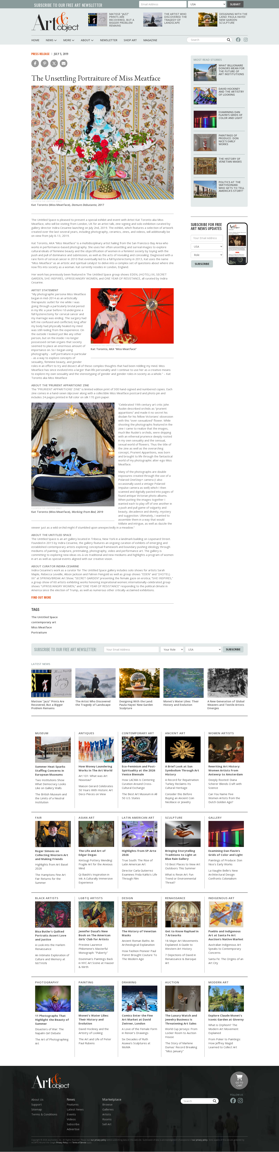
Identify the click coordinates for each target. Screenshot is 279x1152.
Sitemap (36, 1109)
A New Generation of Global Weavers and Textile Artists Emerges (225, 705)
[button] (35, 63)
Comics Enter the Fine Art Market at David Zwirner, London (137, 1019)
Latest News (40, 664)
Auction (172, 982)
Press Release (40, 54)
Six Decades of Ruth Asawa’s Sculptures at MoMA (136, 1043)
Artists (106, 1114)
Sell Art (106, 1124)
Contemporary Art (138, 733)
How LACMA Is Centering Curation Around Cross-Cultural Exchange (138, 784)
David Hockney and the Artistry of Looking (231, 91)
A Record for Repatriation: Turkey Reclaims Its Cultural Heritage (182, 784)
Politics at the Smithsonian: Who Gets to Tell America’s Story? (231, 186)
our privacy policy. (200, 1140)
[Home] (55, 21)
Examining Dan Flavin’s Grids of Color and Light (231, 115)
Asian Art (87, 817)
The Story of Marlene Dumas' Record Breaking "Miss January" (181, 1047)
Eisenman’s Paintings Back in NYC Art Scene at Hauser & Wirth (96, 963)
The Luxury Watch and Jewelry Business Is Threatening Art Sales (181, 1019)
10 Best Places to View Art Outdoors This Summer (182, 866)
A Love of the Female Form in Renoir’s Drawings (139, 1031)
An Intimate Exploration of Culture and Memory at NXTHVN (52, 959)
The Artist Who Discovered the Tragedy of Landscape (175, 18)
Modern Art (218, 982)
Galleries (108, 1109)
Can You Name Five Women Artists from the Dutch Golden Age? (224, 798)
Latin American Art (138, 817)
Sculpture (174, 817)
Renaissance (175, 898)
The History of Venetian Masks (230, 160)
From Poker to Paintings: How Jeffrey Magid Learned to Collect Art (224, 1043)
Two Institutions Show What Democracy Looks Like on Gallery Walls (50, 784)
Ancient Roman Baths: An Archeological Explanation (138, 943)
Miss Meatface (41, 627)
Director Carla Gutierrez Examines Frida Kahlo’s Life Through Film (139, 874)
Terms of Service (79, 1142)
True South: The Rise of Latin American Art (137, 862)
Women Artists (221, 733)
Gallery (215, 817)
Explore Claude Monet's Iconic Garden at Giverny (226, 1017)
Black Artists (46, 898)
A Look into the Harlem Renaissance (50, 947)
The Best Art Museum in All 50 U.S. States (139, 796)
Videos (71, 1119)
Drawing (129, 982)
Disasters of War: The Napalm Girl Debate (49, 1031)
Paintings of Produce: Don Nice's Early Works (229, 140)
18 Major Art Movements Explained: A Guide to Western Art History (181, 945)
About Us (37, 1099)
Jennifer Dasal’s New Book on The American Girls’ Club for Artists (94, 935)
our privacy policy (98, 1140)
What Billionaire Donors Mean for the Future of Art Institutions (231, 70)
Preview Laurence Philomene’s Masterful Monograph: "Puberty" (93, 948)
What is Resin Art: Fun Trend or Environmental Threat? (180, 878)
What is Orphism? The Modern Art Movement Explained (223, 1029)
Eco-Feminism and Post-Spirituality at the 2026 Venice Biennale (139, 770)
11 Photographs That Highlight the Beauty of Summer (52, 1019)
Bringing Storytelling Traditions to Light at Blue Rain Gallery (180, 855)
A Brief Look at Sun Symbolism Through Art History (182, 770)
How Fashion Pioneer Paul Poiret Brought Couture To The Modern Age (139, 955)
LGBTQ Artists (91, 898)
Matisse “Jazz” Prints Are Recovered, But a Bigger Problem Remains (121, 20)
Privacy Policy (62, 1142)
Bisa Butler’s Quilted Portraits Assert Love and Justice (50, 935)
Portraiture (39, 632)
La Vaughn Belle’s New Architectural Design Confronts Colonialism (223, 874)
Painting (86, 982)
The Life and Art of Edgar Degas (92, 853)
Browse (107, 1104)
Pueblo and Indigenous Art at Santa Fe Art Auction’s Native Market (225, 935)
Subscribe (202, 264)
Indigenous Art (221, 898)
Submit (235, 4)
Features (73, 1104)
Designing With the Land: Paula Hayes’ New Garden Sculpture (233, 18)
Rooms (107, 1119)
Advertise (73, 1129)
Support (36, 1104)
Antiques (86, 733)
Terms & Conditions (44, 1114)
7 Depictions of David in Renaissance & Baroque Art (180, 959)
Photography (47, 982)
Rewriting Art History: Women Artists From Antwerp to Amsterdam (225, 770)
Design (127, 898)
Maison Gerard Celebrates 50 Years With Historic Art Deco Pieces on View (96, 790)
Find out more (41, 597)
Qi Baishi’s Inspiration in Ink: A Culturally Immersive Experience (96, 878)
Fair (38, 817)
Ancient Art (175, 733)
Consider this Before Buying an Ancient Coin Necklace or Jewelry (179, 798)
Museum (41, 733)
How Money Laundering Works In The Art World (95, 768)
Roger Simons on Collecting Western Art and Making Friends (51, 855)
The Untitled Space (44, 617)
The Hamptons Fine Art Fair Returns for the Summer (50, 878)
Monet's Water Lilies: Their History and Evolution (181, 703)
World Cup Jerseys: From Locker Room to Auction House (181, 1033)
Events (71, 1114)
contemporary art (43, 622)
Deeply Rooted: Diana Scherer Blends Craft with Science (225, 784)
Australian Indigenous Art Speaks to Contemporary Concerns (224, 948)
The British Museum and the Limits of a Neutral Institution (51, 798)
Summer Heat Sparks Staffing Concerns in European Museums (50, 770)
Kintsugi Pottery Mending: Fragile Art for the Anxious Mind (96, 864)
